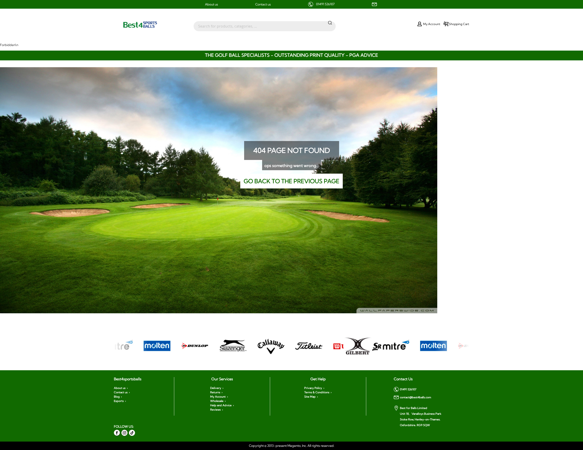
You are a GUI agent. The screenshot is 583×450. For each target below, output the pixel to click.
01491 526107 (325, 4)
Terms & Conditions (316, 392)
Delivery (215, 388)
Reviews (215, 409)
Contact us (263, 4)
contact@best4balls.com (415, 397)
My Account (218, 396)
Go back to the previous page (291, 181)
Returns (215, 392)
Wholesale (216, 401)
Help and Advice (221, 405)
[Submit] (330, 22)
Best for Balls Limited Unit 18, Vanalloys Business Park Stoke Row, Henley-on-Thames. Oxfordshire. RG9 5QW (420, 416)
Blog (117, 396)
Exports (119, 401)
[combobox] (265, 24)
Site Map (310, 396)
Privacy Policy (313, 388)
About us (211, 4)
